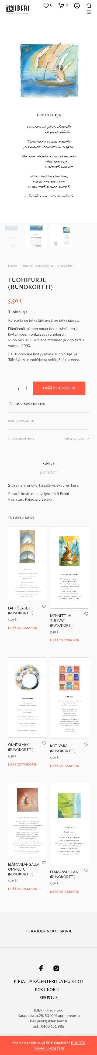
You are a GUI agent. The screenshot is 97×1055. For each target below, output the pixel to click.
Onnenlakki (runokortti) (20, 747)
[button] (47, 5)
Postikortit (48, 989)
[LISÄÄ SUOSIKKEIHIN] (44, 606)
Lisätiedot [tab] (48, 472)
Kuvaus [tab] (48, 463)
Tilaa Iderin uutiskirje (48, 931)
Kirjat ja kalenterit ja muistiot (49, 981)
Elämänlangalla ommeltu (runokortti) (23, 869)
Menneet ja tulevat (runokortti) (62, 621)
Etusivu (13, 266)
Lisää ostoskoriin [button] (22, 628)
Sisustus (49, 997)
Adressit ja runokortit (38, 266)
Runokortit (66, 266)
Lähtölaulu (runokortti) (20, 610)
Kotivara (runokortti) (62, 748)
